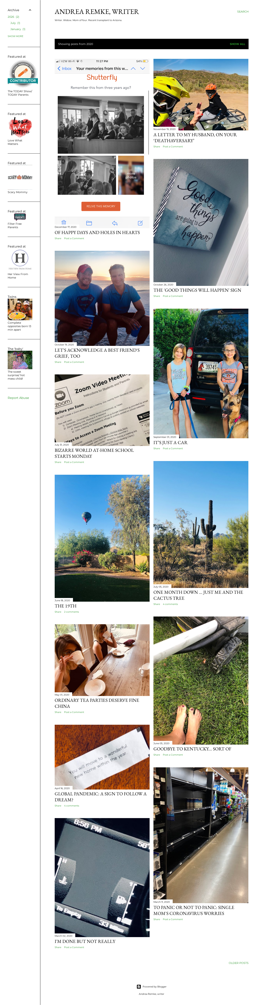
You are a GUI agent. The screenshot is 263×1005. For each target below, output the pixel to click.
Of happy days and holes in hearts (97, 232)
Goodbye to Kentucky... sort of (192, 749)
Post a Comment (74, 238)
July (14, 23)
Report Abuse (18, 398)
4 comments (170, 604)
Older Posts (239, 963)
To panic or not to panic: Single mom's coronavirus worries (193, 910)
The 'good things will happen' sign (197, 290)
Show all (237, 44)
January (17, 29)
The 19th (65, 606)
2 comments (71, 611)
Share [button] (58, 238)
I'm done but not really (85, 941)
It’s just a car (170, 442)
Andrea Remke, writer (97, 11)
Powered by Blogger (155, 986)
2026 (13, 17)
